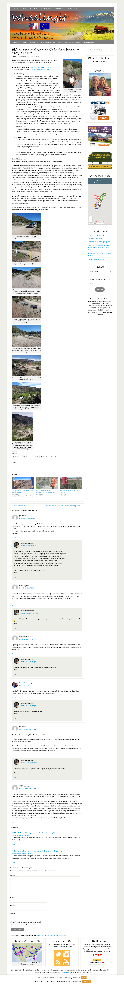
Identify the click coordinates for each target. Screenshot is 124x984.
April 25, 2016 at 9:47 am (29, 763)
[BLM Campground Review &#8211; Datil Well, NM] (71, 483)
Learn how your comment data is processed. (51, 935)
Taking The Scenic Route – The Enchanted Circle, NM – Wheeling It (35, 851)
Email (12, 906)
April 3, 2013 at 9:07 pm (29, 662)
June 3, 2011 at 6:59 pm (28, 545)
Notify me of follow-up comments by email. (26, 922)
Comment (14, 875)
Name (13, 897)
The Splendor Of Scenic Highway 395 (99, 241)
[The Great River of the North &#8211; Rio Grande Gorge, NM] (23, 483)
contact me (65, 972)
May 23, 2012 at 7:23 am (27, 588)
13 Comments (35, 56)
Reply (14, 538)
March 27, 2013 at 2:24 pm (28, 639)
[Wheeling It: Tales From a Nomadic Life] (62, 13)
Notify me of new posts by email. (23, 925)
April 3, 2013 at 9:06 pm (29, 706)
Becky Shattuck (24, 683)
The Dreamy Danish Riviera (96, 259)
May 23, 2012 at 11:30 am (29, 613)
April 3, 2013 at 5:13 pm (27, 685)
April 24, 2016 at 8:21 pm (27, 729)
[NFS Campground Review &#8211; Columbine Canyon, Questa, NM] (47, 483)
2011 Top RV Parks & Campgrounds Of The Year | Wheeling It (33, 833)
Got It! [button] (83, 978)
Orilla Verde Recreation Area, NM (41, 67)
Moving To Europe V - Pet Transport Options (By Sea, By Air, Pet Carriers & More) (99, 248)
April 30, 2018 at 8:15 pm (27, 788)
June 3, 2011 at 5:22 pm (27, 518)
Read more (87, 981)
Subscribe (100, 289)
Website (13, 914)
